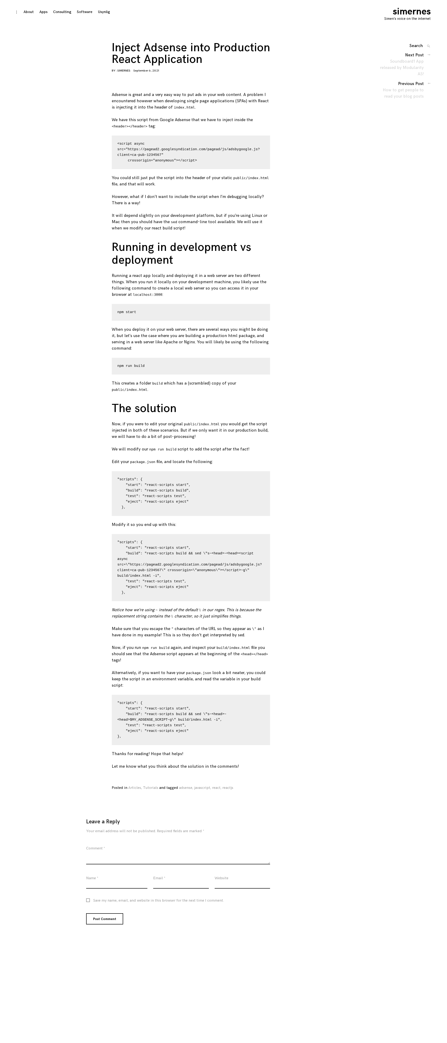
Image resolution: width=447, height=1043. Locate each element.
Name (92, 878)
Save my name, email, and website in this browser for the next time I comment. (158, 901)
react (216, 788)
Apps (43, 12)
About (29, 12)
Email (159, 878)
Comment (95, 848)
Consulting (62, 12)
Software (84, 12)
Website (221, 878)
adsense (185, 788)
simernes (412, 11)
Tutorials (150, 788)
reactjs (227, 788)
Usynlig (104, 12)
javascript (202, 788)
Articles (134, 788)
